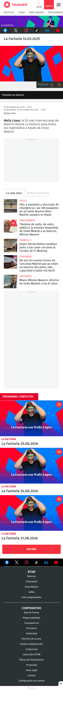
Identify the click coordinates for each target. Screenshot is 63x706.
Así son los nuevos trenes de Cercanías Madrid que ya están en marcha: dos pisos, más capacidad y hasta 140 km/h (10, 262)
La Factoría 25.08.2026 (31, 418)
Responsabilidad (31, 618)
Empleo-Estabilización (31, 644)
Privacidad (31, 665)
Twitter (16, 30)
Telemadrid (31, 581)
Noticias (9, 12)
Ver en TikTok (36, 563)
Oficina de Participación (31, 660)
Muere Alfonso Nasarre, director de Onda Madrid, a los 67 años (10, 281)
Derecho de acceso (31, 639)
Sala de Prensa (31, 612)
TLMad (21, 12)
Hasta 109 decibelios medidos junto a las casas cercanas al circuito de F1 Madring (10, 245)
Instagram (26, 30)
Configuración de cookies (32, 681)
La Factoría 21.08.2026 (31, 513)
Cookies (32, 675)
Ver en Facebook (7, 563)
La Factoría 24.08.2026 (31, 466)
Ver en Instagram (27, 562)
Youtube (57, 30)
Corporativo (31, 608)
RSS (59, 84)
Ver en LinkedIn (46, 562)
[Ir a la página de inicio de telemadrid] (15, 5)
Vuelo (23, 200)
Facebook (5, 30)
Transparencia (31, 623)
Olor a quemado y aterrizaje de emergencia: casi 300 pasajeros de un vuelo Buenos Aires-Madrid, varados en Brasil (10, 206)
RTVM (31, 571)
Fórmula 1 (25, 240)
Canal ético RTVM (31, 654)
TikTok (36, 30)
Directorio (31, 628)
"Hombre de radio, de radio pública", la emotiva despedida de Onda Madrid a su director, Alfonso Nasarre (10, 225)
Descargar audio (52, 84)
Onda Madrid (36, 12)
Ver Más (31, 549)
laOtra (31, 592)
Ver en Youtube (56, 562)
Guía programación (31, 597)
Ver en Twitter (17, 563)
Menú (58, 4)
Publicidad (31, 633)
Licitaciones (32, 649)
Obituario (25, 276)
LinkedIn (47, 30)
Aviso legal (31, 670)
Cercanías (25, 256)
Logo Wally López (31, 64)
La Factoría (9, 439)
